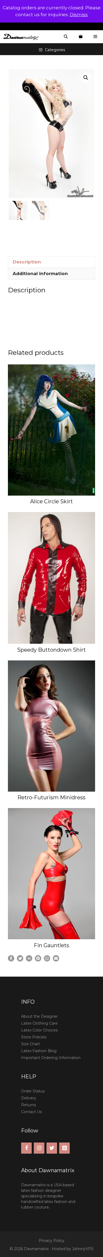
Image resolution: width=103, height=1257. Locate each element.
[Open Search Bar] (65, 36)
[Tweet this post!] (20, 960)
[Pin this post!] (38, 960)
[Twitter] (51, 1148)
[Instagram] (39, 1148)
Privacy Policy (51, 1240)
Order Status (33, 1091)
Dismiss (79, 14)
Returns (28, 1104)
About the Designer (39, 1016)
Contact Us (31, 1111)
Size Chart (30, 1044)
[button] (86, 77)
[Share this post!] (11, 960)
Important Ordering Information (51, 1057)
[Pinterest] (64, 1148)
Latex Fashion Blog (39, 1050)
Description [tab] (27, 261)
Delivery (28, 1098)
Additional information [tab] (40, 273)
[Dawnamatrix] (22, 36)
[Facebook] (26, 1148)
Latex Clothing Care (39, 1023)
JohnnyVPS (82, 1248)
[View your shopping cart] (80, 36)
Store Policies (33, 1037)
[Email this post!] (56, 960)
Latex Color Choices (39, 1030)
